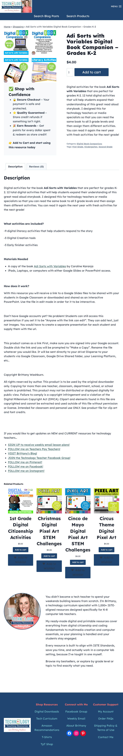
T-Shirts (47, 737)
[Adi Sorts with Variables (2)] (44, 42)
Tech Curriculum (46, 718)
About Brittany (76, 725)
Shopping (18, 26)
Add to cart (91, 72)
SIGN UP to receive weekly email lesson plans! (39, 444)
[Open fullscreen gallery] (53, 79)
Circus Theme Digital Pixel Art (106, 528)
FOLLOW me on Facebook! (25, 466)
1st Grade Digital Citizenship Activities (20, 528)
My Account (106, 711)
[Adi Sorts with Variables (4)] (44, 70)
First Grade (77, 147)
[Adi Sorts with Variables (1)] (16, 42)
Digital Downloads (47, 711)
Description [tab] (15, 166)
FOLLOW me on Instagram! (26, 470)
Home (7, 26)
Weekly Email (76, 718)
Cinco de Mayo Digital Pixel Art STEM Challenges (77, 534)
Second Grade (105, 147)
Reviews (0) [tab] (36, 166)
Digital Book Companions (89, 143)
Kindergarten (91, 147)
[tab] (26, 79)
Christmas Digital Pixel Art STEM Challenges (49, 531)
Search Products (77, 16)
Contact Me (105, 737)
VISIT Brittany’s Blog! (22, 453)
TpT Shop (47, 744)
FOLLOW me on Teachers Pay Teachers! (34, 449)
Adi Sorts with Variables (50, 266)
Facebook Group (76, 711)
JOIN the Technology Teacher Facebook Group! (39, 457)
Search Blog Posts (46, 16)
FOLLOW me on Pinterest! (25, 462)
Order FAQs (105, 718)
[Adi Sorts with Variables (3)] (16, 70)
